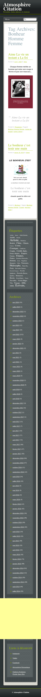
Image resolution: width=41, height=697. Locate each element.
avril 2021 (16, 362)
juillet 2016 (16, 481)
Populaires (18, 127)
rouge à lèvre (17, 131)
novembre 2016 (18, 463)
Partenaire (24, 263)
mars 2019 (16, 376)
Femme (12, 256)
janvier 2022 (17, 344)
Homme (13, 260)
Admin (28, 152)
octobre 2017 (17, 412)
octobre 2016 (17, 467)
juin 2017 (16, 431)
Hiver (10, 210)
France (12, 258)
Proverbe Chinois (20, 268)
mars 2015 (16, 554)
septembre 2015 (18, 527)
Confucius (22, 248)
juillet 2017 (16, 426)
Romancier (19, 275)
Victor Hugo (22, 280)
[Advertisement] (20, 618)
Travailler (13, 280)
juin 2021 (16, 353)
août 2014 (16, 587)
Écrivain (19, 285)
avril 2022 (16, 334)
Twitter (15, 658)
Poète (12, 268)
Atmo (25, 61)
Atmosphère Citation (17, 6)
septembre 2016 (18, 472)
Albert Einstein (23, 235)
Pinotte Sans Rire (19, 674)
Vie (11, 283)
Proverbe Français (14, 271)
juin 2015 (16, 541)
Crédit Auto (22, 250)
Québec (12, 276)
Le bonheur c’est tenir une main (19, 146)
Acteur (11, 235)
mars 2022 (16, 339)
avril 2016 (16, 495)
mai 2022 (16, 330)
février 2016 (17, 504)
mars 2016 (16, 499)
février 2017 (17, 449)
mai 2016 (16, 490)
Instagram (16, 653)
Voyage (17, 283)
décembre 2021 (18, 348)
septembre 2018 (18, 385)
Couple (21, 207)
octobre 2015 (17, 522)
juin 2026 (16, 302)
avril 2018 (16, 399)
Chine (18, 243)
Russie (12, 278)
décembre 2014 (18, 568)
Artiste (14, 240)
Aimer (16, 235)
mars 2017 (16, 444)
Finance (19, 255)
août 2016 (16, 476)
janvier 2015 (17, 564)
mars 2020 (16, 371)
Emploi (24, 253)
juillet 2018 (16, 394)
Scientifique (19, 278)
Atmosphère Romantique (21, 667)
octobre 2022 (17, 321)
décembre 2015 (18, 513)
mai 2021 (16, 357)
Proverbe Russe (22, 273)
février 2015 (17, 559)
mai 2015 (16, 545)
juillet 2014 (16, 591)
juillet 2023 (16, 307)
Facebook (16, 663)
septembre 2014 (18, 582)
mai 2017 (16, 435)
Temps (26, 278)
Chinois (25, 243)
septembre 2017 (18, 417)
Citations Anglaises (19, 672)
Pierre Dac (25, 266)
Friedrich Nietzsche (22, 258)
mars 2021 (16, 366)
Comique (14, 248)
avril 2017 (16, 440)
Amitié (12, 237)
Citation (12, 246)
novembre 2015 (18, 518)
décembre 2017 (18, 403)
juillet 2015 (16, 536)
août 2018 (16, 389)
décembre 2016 (18, 458)
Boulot (12, 243)
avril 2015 (16, 550)
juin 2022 (16, 325)
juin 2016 (16, 486)
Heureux (27, 207)
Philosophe (15, 265)
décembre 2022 (18, 311)
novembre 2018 (18, 380)
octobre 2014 (17, 577)
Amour (18, 237)
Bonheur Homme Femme (16, 129)
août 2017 (16, 421)
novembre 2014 (18, 573)
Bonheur (17, 205)
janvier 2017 (17, 454)
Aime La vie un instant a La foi (18, 56)
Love (18, 261)
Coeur (17, 245)
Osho (18, 263)
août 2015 (16, 531)
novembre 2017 (18, 408)
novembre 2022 (18, 316)
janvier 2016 (17, 509)
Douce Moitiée (15, 253)
